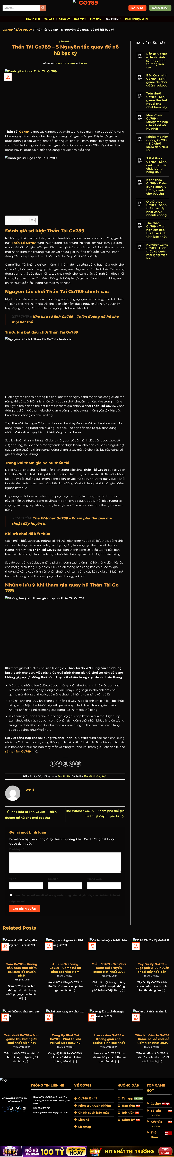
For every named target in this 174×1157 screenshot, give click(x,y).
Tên (12, 879)
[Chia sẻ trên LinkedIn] (78, 764)
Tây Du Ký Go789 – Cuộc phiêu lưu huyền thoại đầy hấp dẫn (152, 967)
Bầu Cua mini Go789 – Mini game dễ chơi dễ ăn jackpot (156, 80)
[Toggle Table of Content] (31, 220)
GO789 (8, 29)
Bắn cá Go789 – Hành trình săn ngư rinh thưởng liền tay (156, 60)
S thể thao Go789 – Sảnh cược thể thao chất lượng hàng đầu (156, 165)
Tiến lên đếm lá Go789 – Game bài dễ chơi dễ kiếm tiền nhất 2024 (152, 1039)
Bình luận (16, 849)
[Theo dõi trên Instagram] (11, 1109)
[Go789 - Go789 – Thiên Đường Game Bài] (87, 8)
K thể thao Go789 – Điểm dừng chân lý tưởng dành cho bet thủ (156, 186)
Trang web (94, 879)
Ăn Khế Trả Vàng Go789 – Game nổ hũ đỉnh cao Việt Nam (65, 967)
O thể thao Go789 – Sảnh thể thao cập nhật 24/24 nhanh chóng (156, 208)
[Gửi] (43, 8)
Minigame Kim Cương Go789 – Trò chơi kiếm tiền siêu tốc (157, 143)
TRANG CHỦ (33, 19)
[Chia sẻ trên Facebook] (53, 764)
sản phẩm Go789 (18, 751)
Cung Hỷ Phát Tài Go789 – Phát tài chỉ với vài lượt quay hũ (65, 1039)
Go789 (24, 131)
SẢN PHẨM (112, 19)
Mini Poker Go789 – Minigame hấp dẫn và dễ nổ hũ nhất (157, 122)
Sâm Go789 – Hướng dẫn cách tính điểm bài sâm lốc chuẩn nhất (21, 969)
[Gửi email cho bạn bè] (65, 764)
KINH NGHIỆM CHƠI (136, 19)
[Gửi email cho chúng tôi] (24, 1109)
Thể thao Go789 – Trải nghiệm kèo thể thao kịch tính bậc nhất (156, 229)
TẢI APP (49, 19)
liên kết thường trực (95, 776)
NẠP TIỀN (80, 19)
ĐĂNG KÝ (64, 19)
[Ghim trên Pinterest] (72, 764)
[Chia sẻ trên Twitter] (59, 764)
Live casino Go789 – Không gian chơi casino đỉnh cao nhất (109, 1039)
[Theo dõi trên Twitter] (18, 1109)
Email (53, 879)
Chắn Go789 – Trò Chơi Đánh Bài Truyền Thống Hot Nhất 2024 (109, 967)
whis (84, 63)
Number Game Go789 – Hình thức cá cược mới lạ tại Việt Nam (157, 251)
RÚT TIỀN (95, 19)
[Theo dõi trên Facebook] (5, 1109)
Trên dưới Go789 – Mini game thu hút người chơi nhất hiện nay (156, 100)
